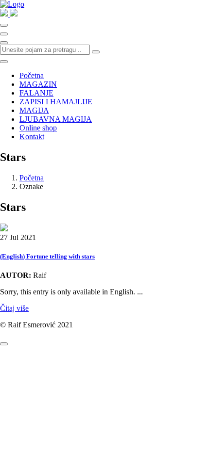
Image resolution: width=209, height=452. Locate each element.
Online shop (38, 128)
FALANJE (36, 93)
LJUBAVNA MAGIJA (55, 119)
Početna (31, 75)
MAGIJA (34, 110)
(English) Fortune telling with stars (47, 256)
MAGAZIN (38, 84)
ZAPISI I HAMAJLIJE (55, 101)
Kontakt (31, 136)
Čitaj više (14, 308)
